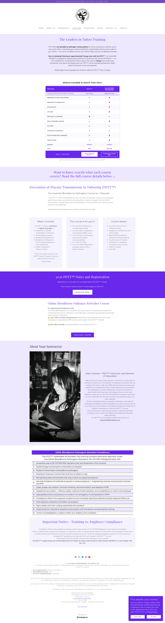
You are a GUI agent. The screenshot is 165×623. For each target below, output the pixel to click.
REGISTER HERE (82, 292)
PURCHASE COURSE (82, 335)
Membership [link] (64, 28)
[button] (123, 28)
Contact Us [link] (111, 28)
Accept (154, 617)
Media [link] (100, 28)
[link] (82, 16)
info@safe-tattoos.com (82, 598)
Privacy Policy (153, 612)
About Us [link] (50, 28)
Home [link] (41, 28)
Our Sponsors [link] (82, 607)
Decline (137, 617)
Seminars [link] (76, 28)
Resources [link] (89, 28)
